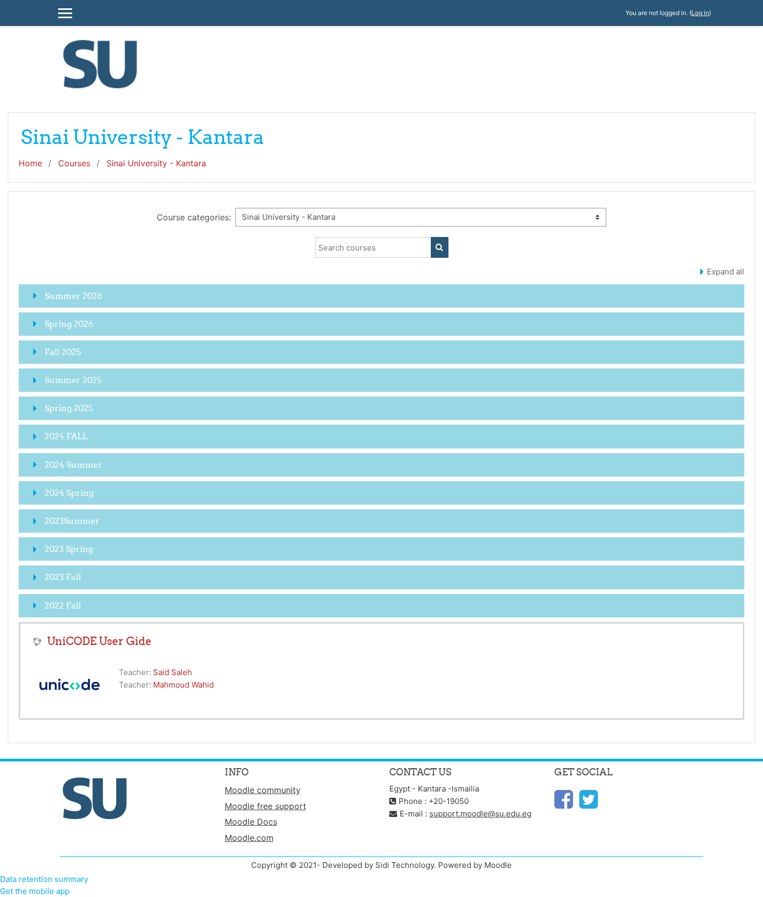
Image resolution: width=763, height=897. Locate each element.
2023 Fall (63, 577)
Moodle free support (265, 806)
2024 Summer (73, 464)
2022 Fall (63, 605)
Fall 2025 (63, 352)
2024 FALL (66, 436)
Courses (74, 163)
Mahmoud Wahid (183, 685)
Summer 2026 (73, 296)
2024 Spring (69, 492)
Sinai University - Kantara (156, 163)
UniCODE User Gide (99, 641)
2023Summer (72, 521)
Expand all (725, 271)
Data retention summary (44, 879)
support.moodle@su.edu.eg (480, 814)
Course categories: (194, 217)
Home (30, 163)
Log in (700, 13)
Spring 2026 (69, 324)
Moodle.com (249, 838)
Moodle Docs (251, 821)
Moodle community (263, 790)
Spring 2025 (69, 408)
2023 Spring (69, 549)
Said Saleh (172, 672)
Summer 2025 (73, 380)
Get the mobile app (35, 891)
